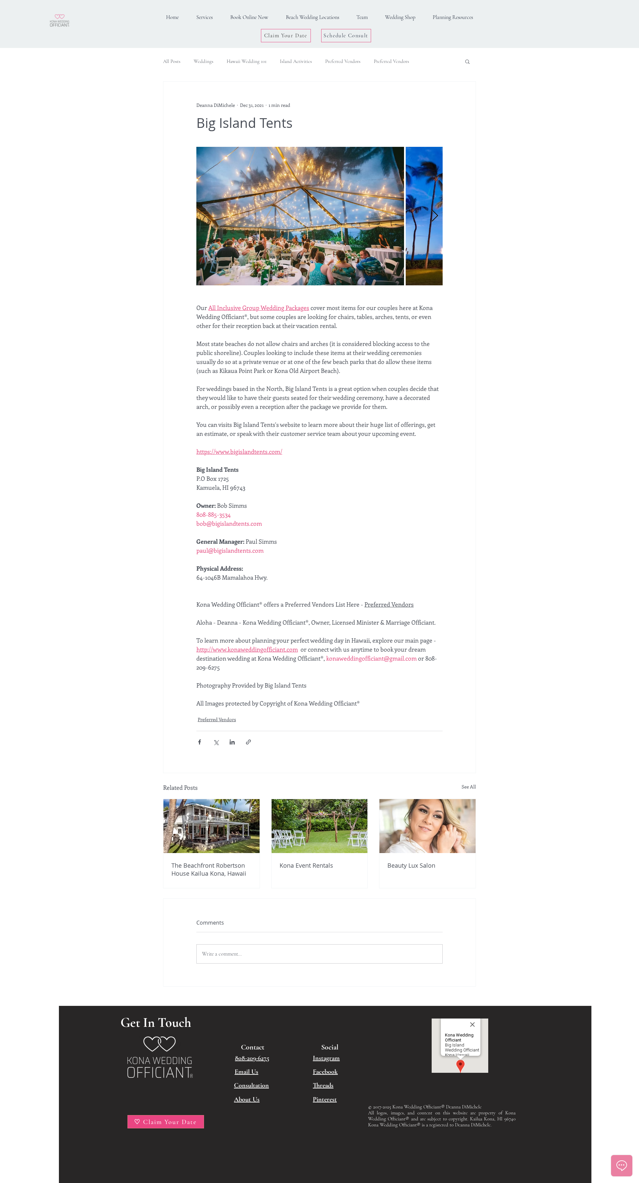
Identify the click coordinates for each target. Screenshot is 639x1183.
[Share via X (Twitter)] (216, 742)
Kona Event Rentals (306, 865)
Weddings (203, 61)
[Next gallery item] (435, 216)
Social (329, 1047)
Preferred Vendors (342, 61)
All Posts (171, 61)
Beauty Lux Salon (411, 865)
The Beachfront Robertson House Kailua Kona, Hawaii (208, 869)
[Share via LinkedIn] (232, 742)
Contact (252, 1047)
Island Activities (296, 61)
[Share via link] (248, 742)
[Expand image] (300, 216)
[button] (453, 17)
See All (469, 786)
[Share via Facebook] (199, 742)
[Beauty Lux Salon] (427, 826)
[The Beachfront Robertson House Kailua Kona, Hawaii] (211, 826)
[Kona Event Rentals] (320, 826)
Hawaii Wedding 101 (247, 61)
